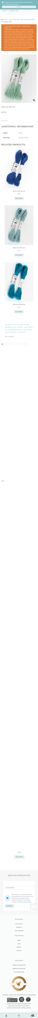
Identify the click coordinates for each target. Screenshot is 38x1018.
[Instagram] (19, 956)
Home (5, 19)
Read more (19, 198)
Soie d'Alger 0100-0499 (27, 19)
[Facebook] (14, 956)
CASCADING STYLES (26, 1004)
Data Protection (19, 972)
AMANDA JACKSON (26, 1008)
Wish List (19, 927)
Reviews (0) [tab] (4, 120)
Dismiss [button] (19, 7)
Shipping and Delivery (19, 968)
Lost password (19, 930)
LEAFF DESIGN (26, 1006)
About (19, 940)
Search (19, 1015)
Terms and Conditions (19, 965)
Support (19, 947)
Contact (19, 950)
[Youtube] (24, 956)
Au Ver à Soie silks (13, 19)
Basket (29, 1015)
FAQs (19, 943)
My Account (19, 924)
